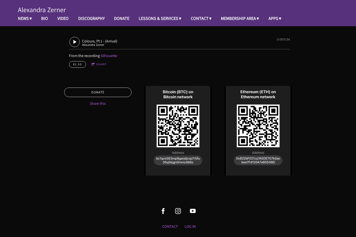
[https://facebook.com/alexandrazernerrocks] (163, 211)
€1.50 (77, 64)
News (23, 18)
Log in (190, 226)
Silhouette (109, 55)
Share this (98, 103)
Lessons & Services (158, 18)
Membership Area (238, 18)
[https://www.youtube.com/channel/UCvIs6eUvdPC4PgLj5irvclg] (193, 211)
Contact (200, 18)
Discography (91, 18)
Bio (44, 18)
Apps (273, 18)
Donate (121, 18)
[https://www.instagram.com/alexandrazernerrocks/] (178, 211)
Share (101, 64)
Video (63, 18)
